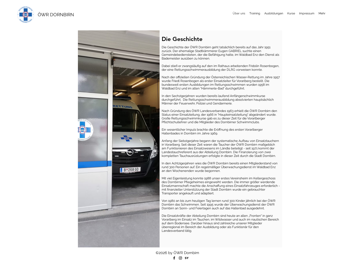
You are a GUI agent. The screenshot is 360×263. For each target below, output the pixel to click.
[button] (273, 13)
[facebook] (174, 258)
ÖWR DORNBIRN (56, 14)
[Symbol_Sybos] (187, 258)
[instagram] (180, 258)
